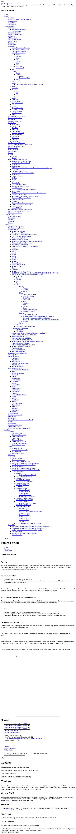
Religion (14, 261)
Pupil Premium (12, 151)
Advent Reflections (17, 440)
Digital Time (26, 298)
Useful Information (13, 356)
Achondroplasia (16, 174)
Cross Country (16, 380)
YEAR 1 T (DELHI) (22, 478)
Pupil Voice (15, 360)
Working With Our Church (20, 443)
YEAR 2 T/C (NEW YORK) (24, 481)
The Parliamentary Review (16, 228)
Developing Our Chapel (19, 441)
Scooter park (15, 138)
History (14, 98)
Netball (14, 401)
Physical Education (17, 108)
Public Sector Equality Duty (16, 146)
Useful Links (12, 418)
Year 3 (14, 254)
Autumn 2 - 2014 (24, 508)
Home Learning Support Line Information (24, 334)
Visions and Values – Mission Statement (20, 19)
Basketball (15, 375)
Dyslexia (14, 178)
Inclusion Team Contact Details (21, 163)
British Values (12, 44)
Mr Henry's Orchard (18, 133)
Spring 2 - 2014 (23, 516)
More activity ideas (17, 266)
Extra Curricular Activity (15, 368)
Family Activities (17, 348)
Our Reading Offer (24, 78)
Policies (10, 153)
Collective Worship (17, 436)
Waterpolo (15, 411)
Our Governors (12, 24)
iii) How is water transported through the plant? (37, 318)
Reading (18, 74)
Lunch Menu (12, 423)
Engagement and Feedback (20, 233)
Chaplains (11, 431)
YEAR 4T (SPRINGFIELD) (24, 498)
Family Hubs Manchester (19, 171)
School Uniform (13, 149)
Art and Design (16, 101)
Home (6, 14)
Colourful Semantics (18, 199)
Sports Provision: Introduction (20, 370)
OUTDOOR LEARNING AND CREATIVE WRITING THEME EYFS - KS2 (35, 273)
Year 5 (17, 63)
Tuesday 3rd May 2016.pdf (12, 732)
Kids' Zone (11, 455)
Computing (15, 88)
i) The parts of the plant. (30, 314)
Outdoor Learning (17, 531)
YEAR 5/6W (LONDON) (23, 505)
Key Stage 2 (19, 331)
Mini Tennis (15, 400)
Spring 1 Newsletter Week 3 (27, 475)
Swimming (15, 408)
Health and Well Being (15, 121)
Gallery (10, 446)
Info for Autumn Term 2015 (27, 503)
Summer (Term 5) (24, 491)
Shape (25, 308)
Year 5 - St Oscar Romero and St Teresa (23, 468)
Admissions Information (19, 29)
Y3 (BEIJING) (20, 486)
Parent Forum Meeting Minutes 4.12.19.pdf (17, 729)
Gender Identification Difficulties (21, 204)
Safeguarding (16, 361)
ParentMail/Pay (16, 365)
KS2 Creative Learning (18, 351)
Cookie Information (10, 748)
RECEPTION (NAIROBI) (24, 476)
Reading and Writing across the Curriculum (24, 533)
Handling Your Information (20, 363)
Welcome (11, 18)
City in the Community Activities (25, 326)
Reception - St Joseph (18, 460)
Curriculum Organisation (19, 51)
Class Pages (11, 456)
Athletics (14, 371)
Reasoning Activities (29, 311)
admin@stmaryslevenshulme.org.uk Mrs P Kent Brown (25, 738)
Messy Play (19, 276)
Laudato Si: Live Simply (15, 34)
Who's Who (11, 23)
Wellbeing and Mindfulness (20, 244)
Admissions (11, 28)
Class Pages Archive (18, 471)
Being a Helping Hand (18, 445)
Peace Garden (16, 131)
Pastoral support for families (20, 239)
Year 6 (17, 64)
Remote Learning (13, 229)
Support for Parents (17, 366)
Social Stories (16, 183)
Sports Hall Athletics (18, 373)
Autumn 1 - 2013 (24, 521)
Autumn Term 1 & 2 (25, 495)
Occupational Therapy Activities (21, 198)
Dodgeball (15, 381)
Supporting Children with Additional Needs (24, 234)
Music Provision (13, 413)
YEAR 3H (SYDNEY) (22, 485)
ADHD (14, 179)
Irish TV (14, 398)
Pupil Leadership (13, 148)
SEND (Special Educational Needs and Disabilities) (27, 241)
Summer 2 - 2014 (24, 513)
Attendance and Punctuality (16, 226)
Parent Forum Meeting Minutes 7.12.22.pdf (17, 725)
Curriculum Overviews (18, 53)
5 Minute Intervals (28, 296)
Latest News (11, 219)
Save (17, 832)
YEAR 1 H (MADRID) (23, 480)
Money (25, 301)
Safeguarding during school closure (22, 243)
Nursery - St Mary (17, 458)
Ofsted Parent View (14, 426)
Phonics (18, 73)
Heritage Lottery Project (19, 395)
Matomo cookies (10, 808)
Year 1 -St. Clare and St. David (21, 461)
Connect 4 (15, 269)
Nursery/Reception (17, 134)
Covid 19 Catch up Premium (16, 116)
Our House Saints (17, 433)
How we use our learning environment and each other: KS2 (29, 528)
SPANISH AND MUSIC (23, 506)
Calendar (10, 223)
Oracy (13, 81)
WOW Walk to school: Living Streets (19, 428)
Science (14, 86)
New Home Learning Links (20, 336)
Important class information (27, 496)
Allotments (15, 141)
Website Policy (8, 750)
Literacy (21, 286)
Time (24, 304)
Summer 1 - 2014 (24, 515)
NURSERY (19, 473)
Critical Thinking (17, 111)
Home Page (8, 3)
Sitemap (6, 746)
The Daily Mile (12, 355)
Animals (25, 321)
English (14, 71)
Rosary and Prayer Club (19, 435)
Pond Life (15, 128)
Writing (18, 79)
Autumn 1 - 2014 (24, 510)
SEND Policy (16, 164)
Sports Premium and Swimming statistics (20, 209)
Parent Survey (16, 358)
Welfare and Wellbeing (15, 213)
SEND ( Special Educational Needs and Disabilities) (27, 341)
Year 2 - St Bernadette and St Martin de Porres (25, 463)
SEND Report (16, 166)
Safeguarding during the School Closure (23, 344)
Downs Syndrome (17, 176)
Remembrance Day (17, 448)
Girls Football (16, 390)
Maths (13, 83)
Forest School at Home (18, 264)
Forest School (20, 68)
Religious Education (14, 33)
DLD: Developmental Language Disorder (24, 189)
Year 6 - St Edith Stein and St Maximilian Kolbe (26, 470)
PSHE (14, 106)
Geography (15, 99)
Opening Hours (12, 41)
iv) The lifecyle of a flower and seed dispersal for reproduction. (41, 319)
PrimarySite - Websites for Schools (14, 755)
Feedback (15, 114)
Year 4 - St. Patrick (17, 466)
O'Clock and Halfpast (29, 294)
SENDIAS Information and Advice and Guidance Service (29, 193)
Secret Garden (16, 129)
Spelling (25, 289)
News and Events (9, 214)
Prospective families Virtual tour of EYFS (20, 144)
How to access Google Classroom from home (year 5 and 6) (29, 333)
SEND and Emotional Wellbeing (17, 159)
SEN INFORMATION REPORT (22, 161)
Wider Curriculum (17, 66)
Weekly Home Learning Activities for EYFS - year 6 (27, 274)
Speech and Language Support (21, 186)
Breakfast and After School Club (17, 353)
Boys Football (16, 378)
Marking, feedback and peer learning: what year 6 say (27, 530)
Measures (26, 303)
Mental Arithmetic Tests (30, 309)
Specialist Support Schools (19, 194)
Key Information (9, 26)
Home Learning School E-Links (21, 236)
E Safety (10, 421)
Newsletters (11, 221)
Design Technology (17, 103)
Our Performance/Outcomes (16, 143)
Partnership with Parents (15, 415)
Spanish (14, 89)
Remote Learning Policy (19, 238)
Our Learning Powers (14, 39)
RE (13, 69)
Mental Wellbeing (17, 208)
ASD (13, 181)
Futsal (13, 386)
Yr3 (17, 96)
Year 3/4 (18, 61)
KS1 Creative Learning (18, 350)
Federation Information (15, 118)
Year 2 (17, 59)
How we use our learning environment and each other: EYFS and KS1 (32, 526)
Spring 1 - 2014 (23, 518)
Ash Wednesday (16, 451)
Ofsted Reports (12, 38)
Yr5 (17, 93)
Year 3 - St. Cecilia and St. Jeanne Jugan (23, 465)
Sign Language (16, 191)
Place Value (26, 299)
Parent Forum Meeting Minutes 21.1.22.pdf (17, 727)
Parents (6, 224)
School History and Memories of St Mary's (20, 420)
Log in (3, 3)
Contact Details (12, 21)
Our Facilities (12, 123)
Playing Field (16, 126)
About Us (7, 16)
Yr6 (17, 91)
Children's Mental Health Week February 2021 (25, 246)
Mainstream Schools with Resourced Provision (25, 196)
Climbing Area (16, 139)
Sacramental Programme (15, 425)
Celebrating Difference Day (20, 450)
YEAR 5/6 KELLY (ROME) (24, 500)
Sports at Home (16, 263)
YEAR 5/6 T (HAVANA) (23, 501)
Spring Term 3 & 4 (24, 493)
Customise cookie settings (23, 776)
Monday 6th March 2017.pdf (12, 730)
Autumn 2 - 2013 (24, 520)
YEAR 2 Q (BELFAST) (23, 483)
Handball (14, 393)
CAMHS (14, 201)
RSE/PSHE (11, 36)
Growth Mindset (17, 113)
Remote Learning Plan (18, 231)
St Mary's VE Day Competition (21, 346)
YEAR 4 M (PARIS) (22, 488)
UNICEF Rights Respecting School (18, 211)
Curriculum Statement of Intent (21, 48)
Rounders (15, 406)
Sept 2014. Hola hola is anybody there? (30, 511)
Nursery (18, 54)
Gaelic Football (16, 388)
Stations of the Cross (18, 453)
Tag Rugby (15, 410)
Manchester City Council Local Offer (23, 173)
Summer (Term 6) (24, 490)
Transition (15, 169)
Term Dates (11, 218)
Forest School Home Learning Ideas (22, 339)
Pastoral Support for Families (20, 343)
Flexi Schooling (16, 31)
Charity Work (16, 438)
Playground (15, 136)
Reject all (3, 776)
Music (13, 104)
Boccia (14, 376)
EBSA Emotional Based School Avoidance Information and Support (32, 168)
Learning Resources (18, 109)
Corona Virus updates (14, 216)
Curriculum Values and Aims (20, 49)
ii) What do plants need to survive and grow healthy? (38, 316)
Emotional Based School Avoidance (22, 203)
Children (7, 430)
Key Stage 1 (19, 329)
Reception (19, 56)
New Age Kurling (17, 403)
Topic (21, 323)
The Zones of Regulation (19, 184)
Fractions (25, 306)
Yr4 (17, 94)
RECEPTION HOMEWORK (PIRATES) (28, 523)
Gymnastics (15, 391)
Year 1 (17, 58)
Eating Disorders (17, 206)
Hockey (14, 396)
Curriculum (11, 46)
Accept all (11, 776)
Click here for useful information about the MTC (30, 84)
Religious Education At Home (20, 271)
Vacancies (11, 43)
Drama (14, 383)
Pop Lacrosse (16, 405)
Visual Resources (17, 188)
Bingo (13, 268)
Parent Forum (12, 416)
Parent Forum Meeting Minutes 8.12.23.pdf (17, 724)
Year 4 (14, 256)
